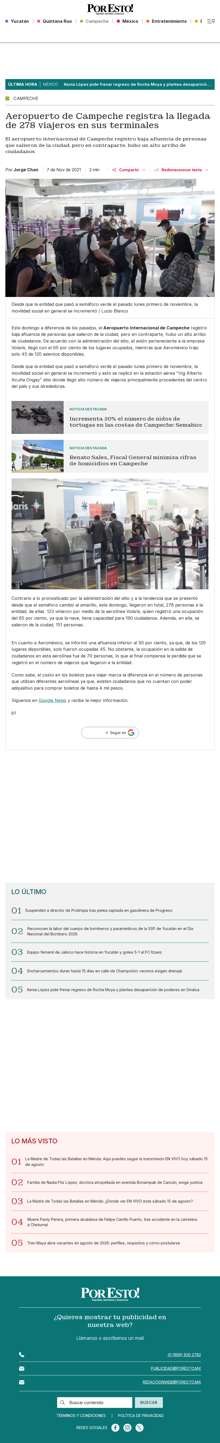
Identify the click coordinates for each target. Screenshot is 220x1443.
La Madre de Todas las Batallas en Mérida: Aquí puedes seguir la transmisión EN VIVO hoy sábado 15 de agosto (116, 1161)
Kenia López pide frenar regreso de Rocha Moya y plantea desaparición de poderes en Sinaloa (113, 989)
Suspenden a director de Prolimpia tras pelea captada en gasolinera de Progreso (99, 910)
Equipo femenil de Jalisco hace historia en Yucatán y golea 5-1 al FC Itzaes (94, 952)
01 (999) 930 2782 (184, 1354)
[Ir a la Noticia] (110, 417)
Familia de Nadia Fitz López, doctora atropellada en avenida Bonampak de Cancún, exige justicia (115, 1182)
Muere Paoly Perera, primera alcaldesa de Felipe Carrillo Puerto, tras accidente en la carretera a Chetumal (112, 1222)
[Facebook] (115, 1428)
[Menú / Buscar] (211, 21)
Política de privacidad (141, 1416)
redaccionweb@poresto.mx (172, 1382)
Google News (52, 700)
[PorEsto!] (110, 9)
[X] (139, 1428)
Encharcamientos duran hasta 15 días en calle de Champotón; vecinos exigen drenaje (104, 971)
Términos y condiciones (81, 1416)
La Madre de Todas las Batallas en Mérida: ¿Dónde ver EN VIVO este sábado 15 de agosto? (110, 1201)
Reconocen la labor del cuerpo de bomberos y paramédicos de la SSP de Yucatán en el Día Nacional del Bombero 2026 (110, 931)
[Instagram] (127, 1428)
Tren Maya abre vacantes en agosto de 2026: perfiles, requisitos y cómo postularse (103, 1243)
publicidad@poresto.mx (176, 1368)
